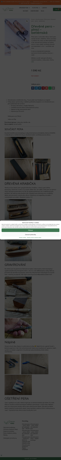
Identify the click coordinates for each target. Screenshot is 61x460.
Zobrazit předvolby (30, 234)
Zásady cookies (22, 237)
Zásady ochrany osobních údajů (34, 237)
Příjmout (30, 230)
